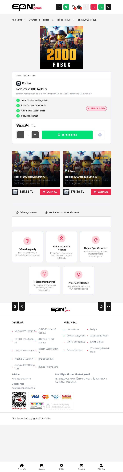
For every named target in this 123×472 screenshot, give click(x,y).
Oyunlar (33, 20)
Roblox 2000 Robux (86, 20)
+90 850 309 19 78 (21, 379)
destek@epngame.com (23, 388)
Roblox (46, 20)
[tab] (26, 212)
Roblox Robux (63, 20)
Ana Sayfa (17, 20)
